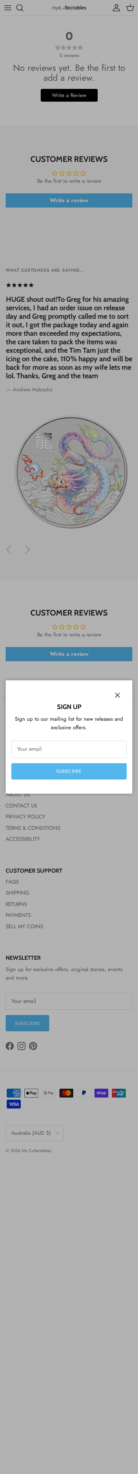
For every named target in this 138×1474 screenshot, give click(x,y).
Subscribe (68, 771)
